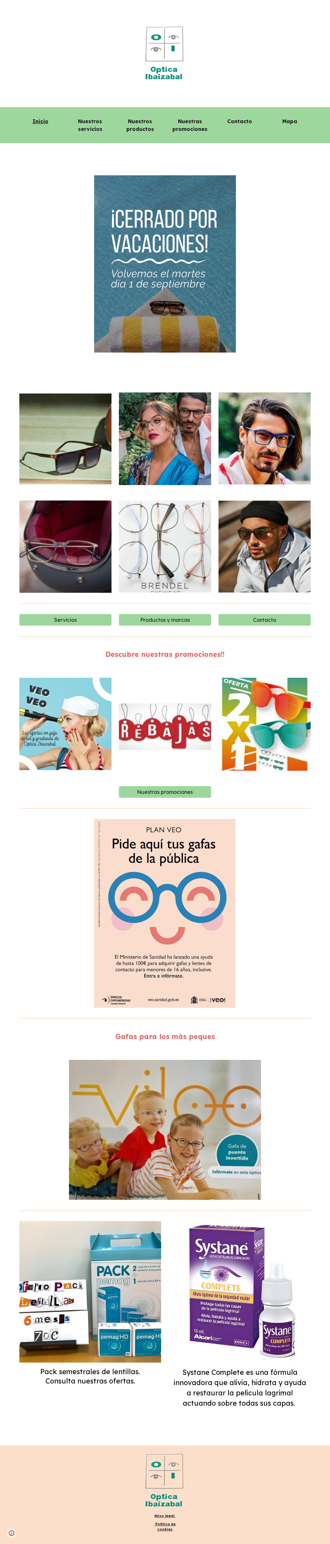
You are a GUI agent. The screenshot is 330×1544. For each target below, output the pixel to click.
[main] (40, 121)
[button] (11, 1533)
